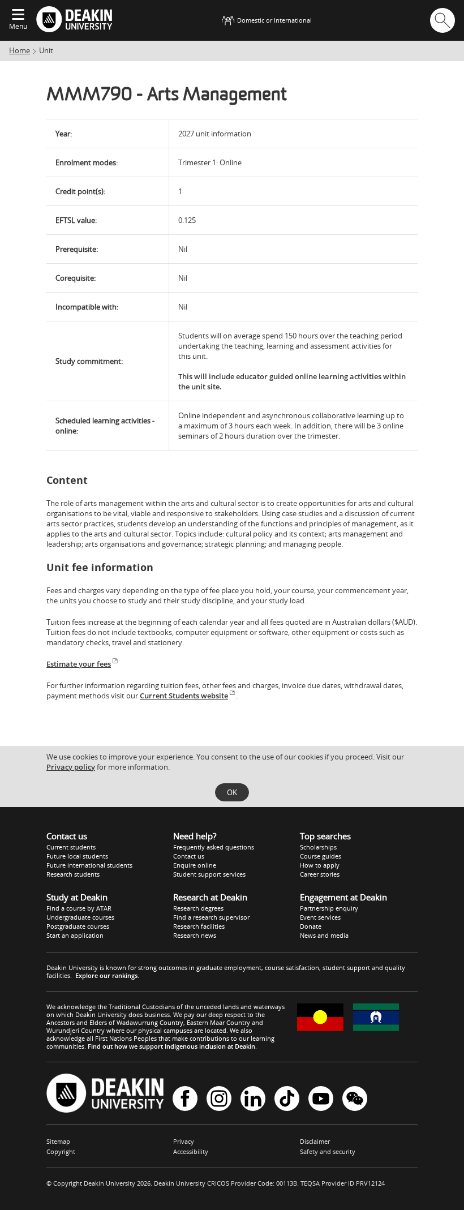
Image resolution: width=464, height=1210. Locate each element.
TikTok (286, 1099)
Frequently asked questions (213, 847)
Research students (73, 874)
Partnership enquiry (329, 908)
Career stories (320, 874)
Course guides (320, 856)
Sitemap (58, 1141)
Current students (71, 847)
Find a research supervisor (211, 917)
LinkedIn (252, 1099)
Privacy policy (70, 767)
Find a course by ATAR (78, 908)
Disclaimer (315, 1141)
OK (232, 792)
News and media (324, 935)
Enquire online (194, 865)
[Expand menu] (18, 15)
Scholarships (318, 847)
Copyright (60, 1151)
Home (19, 50)
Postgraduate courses (77, 926)
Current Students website (184, 695)
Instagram (219, 1099)
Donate (310, 926)
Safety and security (327, 1151)
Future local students (77, 856)
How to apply (320, 865)
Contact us (188, 856)
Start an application (75, 935)
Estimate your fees (78, 664)
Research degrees (198, 908)
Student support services (209, 874)
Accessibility (190, 1151)
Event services (320, 917)
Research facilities (199, 926)
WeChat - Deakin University (354, 1099)
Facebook (185, 1099)
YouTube (320, 1099)
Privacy (183, 1141)
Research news (194, 935)
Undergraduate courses (80, 917)
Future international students (89, 865)
